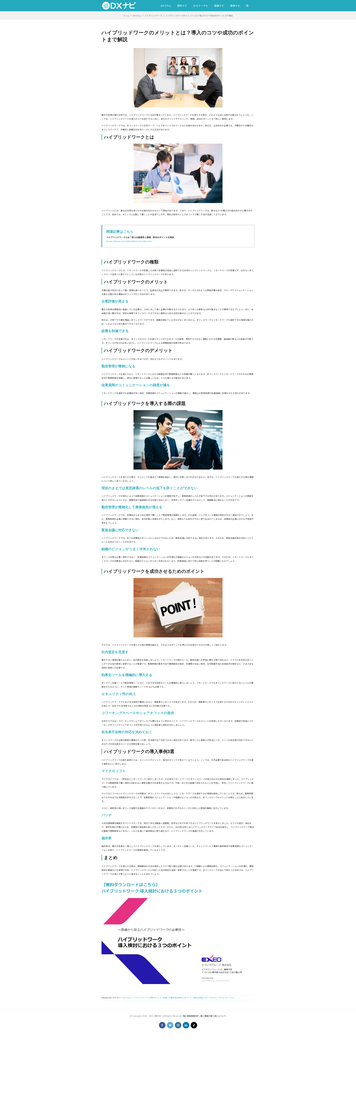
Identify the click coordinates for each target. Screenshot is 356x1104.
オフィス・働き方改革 (193, 997)
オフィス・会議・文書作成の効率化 (168, 997)
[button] (247, 5)
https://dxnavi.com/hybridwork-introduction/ (129, 241)
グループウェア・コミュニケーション (219, 997)
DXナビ (158, 1016)
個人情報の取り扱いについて (213, 1016)
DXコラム (126, 997)
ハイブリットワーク (139, 997)
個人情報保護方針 (191, 1016)
